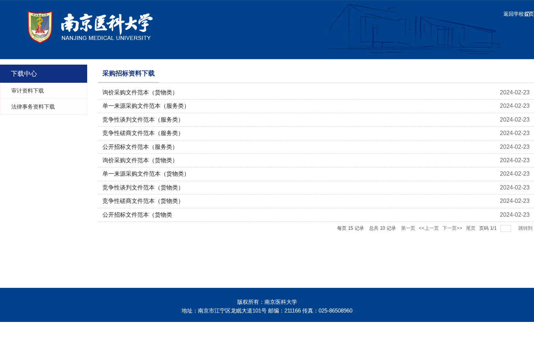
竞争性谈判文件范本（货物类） (143, 187)
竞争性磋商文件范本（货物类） (143, 201)
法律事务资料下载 (33, 106)
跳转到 (526, 228)
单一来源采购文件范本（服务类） (146, 106)
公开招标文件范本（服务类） (140, 147)
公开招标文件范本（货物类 (137, 215)
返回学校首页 (518, 14)
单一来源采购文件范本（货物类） (146, 174)
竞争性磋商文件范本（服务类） (143, 133)
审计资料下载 (27, 90)
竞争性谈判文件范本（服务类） (143, 120)
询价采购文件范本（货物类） (140, 92)
